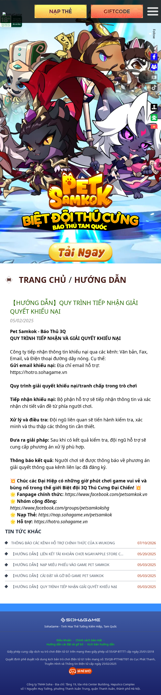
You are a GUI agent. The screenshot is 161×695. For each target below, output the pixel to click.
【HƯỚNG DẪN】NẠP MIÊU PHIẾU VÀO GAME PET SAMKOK (60, 564)
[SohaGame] (16, 11)
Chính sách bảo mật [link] (89, 640)
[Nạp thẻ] (61, 11)
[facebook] (154, 56)
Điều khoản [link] (64, 640)
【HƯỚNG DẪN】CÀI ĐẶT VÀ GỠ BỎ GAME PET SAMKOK (57, 575)
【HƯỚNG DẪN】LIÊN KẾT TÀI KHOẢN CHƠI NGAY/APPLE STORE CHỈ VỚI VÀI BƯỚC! (80, 554)
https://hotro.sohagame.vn (38, 372)
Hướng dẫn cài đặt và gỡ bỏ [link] (65, 644)
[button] (154, 107)
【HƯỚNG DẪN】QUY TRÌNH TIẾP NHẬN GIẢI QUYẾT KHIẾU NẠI (64, 586)
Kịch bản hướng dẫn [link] (100, 644)
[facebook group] (154, 67)
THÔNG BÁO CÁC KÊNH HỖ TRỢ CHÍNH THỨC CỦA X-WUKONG (63, 543)
